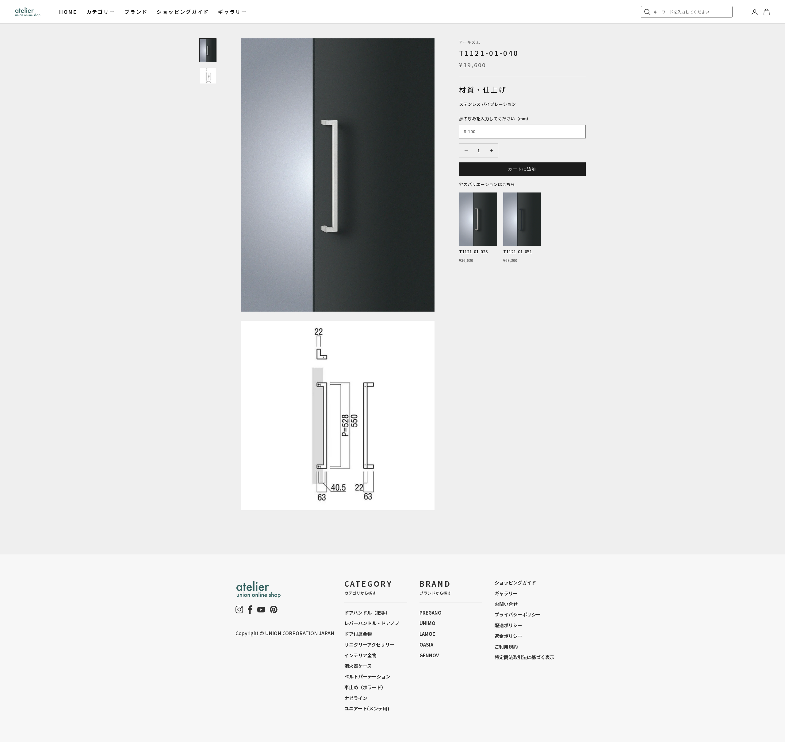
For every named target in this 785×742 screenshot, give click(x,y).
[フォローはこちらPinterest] (274, 609)
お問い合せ (506, 604)
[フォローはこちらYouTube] (261, 609)
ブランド (136, 11)
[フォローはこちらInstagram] (239, 609)
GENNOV (429, 655)
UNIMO (427, 623)
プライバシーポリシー (518, 614)
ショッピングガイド (183, 11)
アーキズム (470, 42)
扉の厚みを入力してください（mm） (495, 118)
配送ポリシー (508, 625)
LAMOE (427, 634)
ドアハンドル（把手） (367, 612)
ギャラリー (232, 11)
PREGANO (430, 612)
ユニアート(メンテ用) (366, 708)
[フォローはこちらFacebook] (250, 609)
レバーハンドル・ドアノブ (371, 623)
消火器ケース (358, 665)
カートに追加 (522, 168)
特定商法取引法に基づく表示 (524, 657)
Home (68, 11)
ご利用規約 (506, 646)
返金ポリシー (508, 636)
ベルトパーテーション (367, 676)
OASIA (426, 644)
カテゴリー (100, 11)
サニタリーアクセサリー (369, 644)
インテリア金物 (360, 655)
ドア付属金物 (358, 634)
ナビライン (355, 698)
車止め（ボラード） (365, 687)
